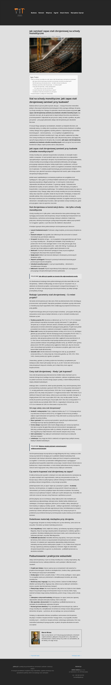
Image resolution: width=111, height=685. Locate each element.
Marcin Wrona (43, 36)
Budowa (34, 13)
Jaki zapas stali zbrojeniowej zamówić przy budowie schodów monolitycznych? (52, 81)
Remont (41, 13)
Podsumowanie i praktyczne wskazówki (42, 93)
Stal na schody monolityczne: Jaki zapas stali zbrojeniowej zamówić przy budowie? (53, 79)
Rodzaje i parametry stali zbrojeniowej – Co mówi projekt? (47, 85)
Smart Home (64, 13)
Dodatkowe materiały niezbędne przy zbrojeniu (45, 92)
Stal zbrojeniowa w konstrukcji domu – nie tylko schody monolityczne (50, 83)
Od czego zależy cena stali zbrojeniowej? (43, 88)
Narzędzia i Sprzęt (77, 13)
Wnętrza (49, 13)
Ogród (56, 13)
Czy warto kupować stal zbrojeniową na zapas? (44, 90)
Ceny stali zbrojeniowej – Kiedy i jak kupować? (44, 86)
